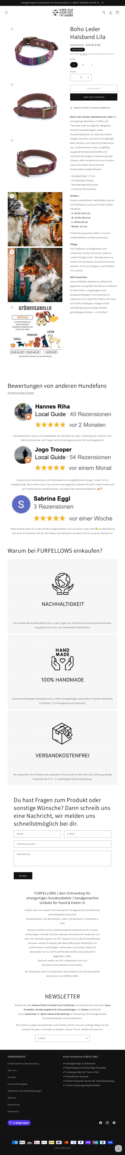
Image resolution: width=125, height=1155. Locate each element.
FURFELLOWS (65, 1148)
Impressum (13, 1111)
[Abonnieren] (86, 1038)
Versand (83, 54)
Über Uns (12, 1070)
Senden (23, 875)
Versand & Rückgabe (18, 1084)
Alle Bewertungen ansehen (21, 392)
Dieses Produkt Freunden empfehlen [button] (92, 107)
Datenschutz (14, 1104)
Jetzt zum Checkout (93, 97)
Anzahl (73, 71)
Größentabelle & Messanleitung (23, 1063)
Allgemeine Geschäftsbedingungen (25, 1090)
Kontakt (12, 1077)
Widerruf (12, 1097)
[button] (6, 12)
